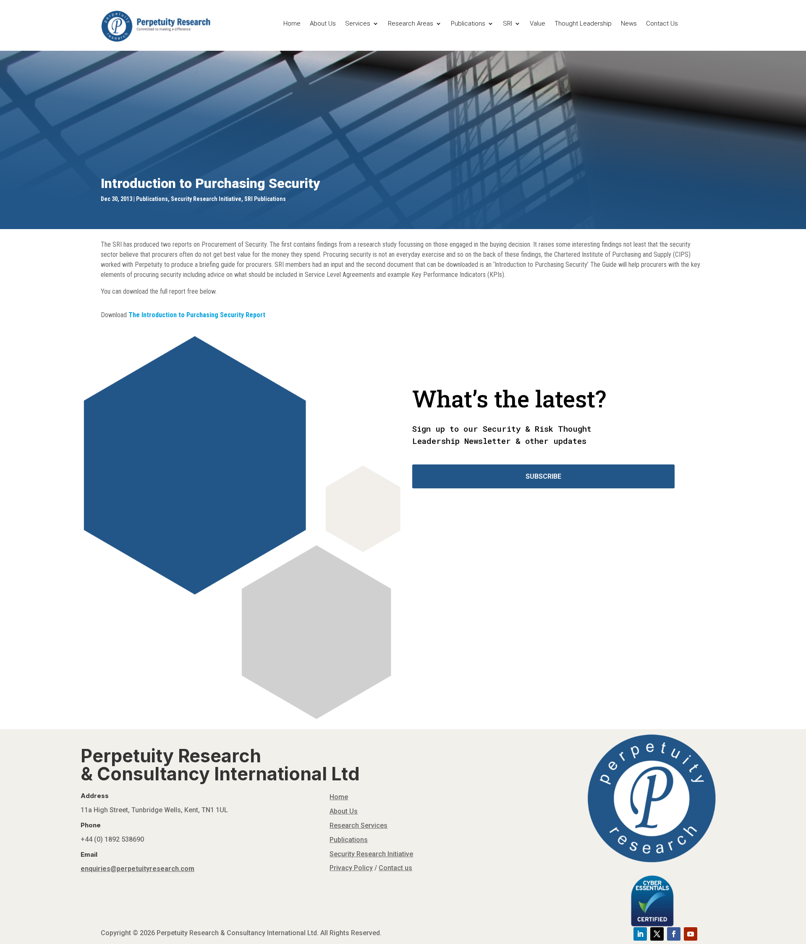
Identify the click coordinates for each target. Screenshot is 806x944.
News (629, 24)
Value (537, 24)
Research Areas (410, 24)
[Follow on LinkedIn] (640, 934)
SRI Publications (265, 199)
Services (357, 24)
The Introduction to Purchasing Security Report (196, 315)
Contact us (395, 868)
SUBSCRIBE (543, 476)
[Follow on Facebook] (673, 934)
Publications (468, 24)
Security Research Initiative (206, 199)
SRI (507, 24)
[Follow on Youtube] (690, 934)
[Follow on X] (657, 934)
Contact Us (662, 24)
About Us (323, 24)
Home (292, 24)
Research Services (358, 825)
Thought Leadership (583, 24)
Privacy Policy (351, 868)
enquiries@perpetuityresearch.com (137, 869)
